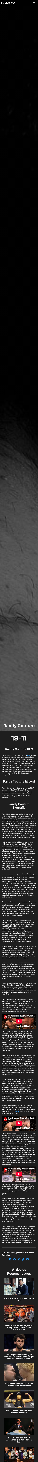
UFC (28, 756)
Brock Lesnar (14, 1111)
